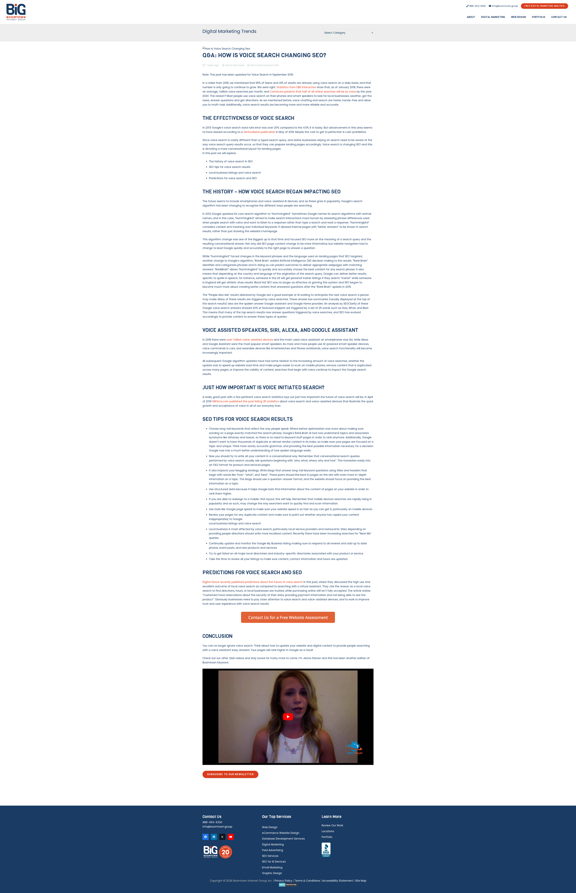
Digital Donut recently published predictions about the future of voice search (252, 582)
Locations (328, 831)
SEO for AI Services (274, 861)
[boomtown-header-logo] (16, 12)
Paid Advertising (272, 850)
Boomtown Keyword (262, 65)
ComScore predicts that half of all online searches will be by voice (313, 91)
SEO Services (270, 856)
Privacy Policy (283, 880)
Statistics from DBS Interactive (296, 87)
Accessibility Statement (337, 880)
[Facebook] (205, 837)
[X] (222, 837)
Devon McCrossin (234, 65)
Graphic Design (272, 873)
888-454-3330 (212, 822)
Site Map (360, 880)
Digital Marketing (273, 844)
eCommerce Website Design (280, 833)
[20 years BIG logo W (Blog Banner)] (228, 851)
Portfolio (327, 837)
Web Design (270, 827)
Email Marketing (272, 867)
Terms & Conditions (307, 880)
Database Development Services (283, 838)
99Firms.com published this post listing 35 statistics (245, 401)
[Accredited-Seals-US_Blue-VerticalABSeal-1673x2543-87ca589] (348, 850)
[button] (477, 16)
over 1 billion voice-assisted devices (249, 339)
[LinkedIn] (214, 837)
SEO (277, 65)
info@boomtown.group (217, 826)
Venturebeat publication (259, 132)
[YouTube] (231, 837)
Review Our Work (332, 825)
